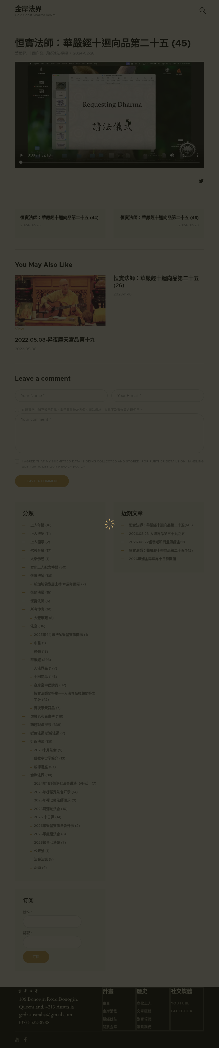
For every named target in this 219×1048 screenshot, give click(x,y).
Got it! (193, 39)
